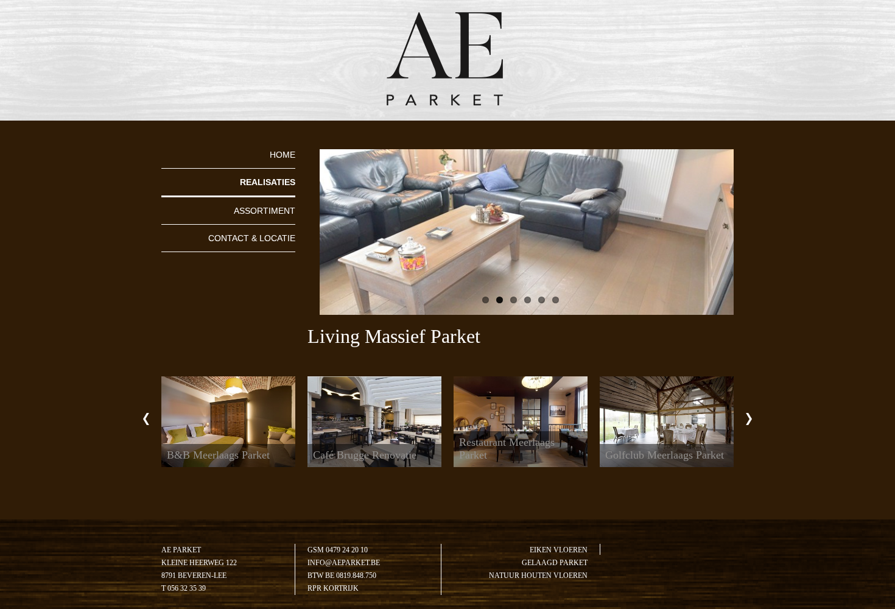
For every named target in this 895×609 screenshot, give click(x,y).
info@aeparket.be (343, 562)
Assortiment (264, 211)
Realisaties (267, 182)
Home (282, 155)
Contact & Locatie (251, 238)
